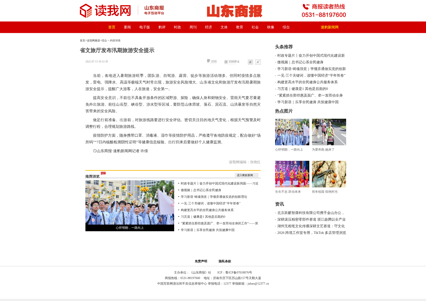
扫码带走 (234, 61)
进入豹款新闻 (245, 175)
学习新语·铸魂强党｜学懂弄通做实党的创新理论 (214, 196)
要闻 (127, 27)
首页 (111, 27)
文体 (224, 27)
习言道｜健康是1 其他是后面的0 (203, 216)
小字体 (250, 62)
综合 (286, 27)
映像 (270, 27)
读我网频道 (93, 40)
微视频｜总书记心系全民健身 (201, 190)
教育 (239, 27)
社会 (255, 27)
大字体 (258, 62)
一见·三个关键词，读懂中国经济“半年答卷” (211, 203)
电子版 (144, 27)
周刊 (193, 27)
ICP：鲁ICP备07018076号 (234, 272)
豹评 (162, 27)
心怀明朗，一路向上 (130, 227)
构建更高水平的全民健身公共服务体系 (207, 210)
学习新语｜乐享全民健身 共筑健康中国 (208, 230)
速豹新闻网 (330, 27)
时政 (177, 27)
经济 (208, 27)
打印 (214, 61)
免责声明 (202, 261)
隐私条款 (225, 261)
